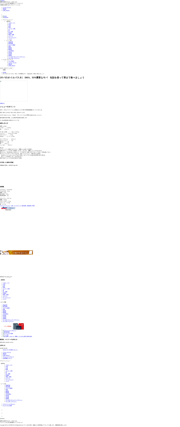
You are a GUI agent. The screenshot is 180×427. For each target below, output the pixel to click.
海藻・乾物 (11, 34)
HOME (4, 72)
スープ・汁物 (11, 28)
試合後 (10, 53)
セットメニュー (12, 37)
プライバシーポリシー (8, 356)
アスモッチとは (7, 7)
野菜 (9, 27)
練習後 (10, 49)
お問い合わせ (6, 10)
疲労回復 (10, 43)
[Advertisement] (42, 221)
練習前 (10, 47)
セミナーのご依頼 (7, 405)
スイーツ (10, 36)
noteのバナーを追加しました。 (10, 349)
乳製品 (10, 33)
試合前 (10, 52)
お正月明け (11, 50)
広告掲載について (7, 358)
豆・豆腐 (10, 31)
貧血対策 (10, 42)
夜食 (9, 46)
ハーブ (10, 39)
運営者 (4, 9)
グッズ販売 (11, 61)
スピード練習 (11, 44)
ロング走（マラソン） (14, 58)
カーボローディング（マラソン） (16, 56)
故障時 (10, 55)
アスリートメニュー (5, 205)
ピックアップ (17, 205)
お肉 (9, 24)
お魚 (9, 25)
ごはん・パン (11, 22)
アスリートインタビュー (9, 404)
